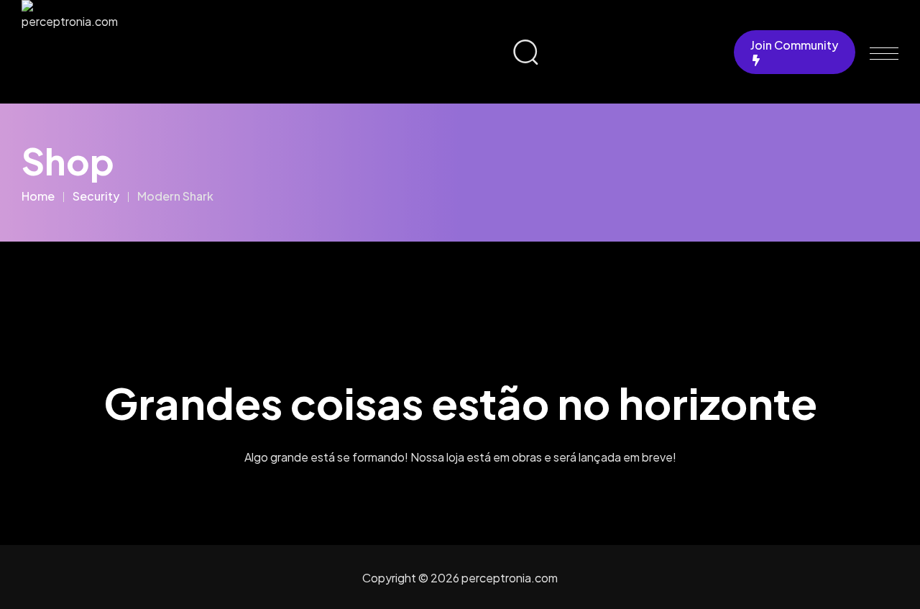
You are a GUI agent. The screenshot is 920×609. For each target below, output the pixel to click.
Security (96, 195)
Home (38, 195)
